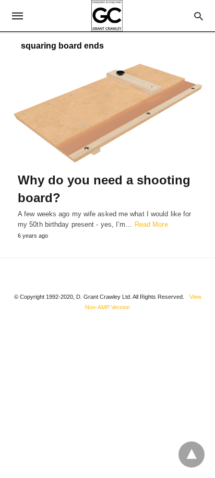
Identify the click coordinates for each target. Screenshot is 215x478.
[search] (199, 16)
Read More (151, 224)
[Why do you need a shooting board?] (107, 113)
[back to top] (191, 454)
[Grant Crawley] (107, 15)
